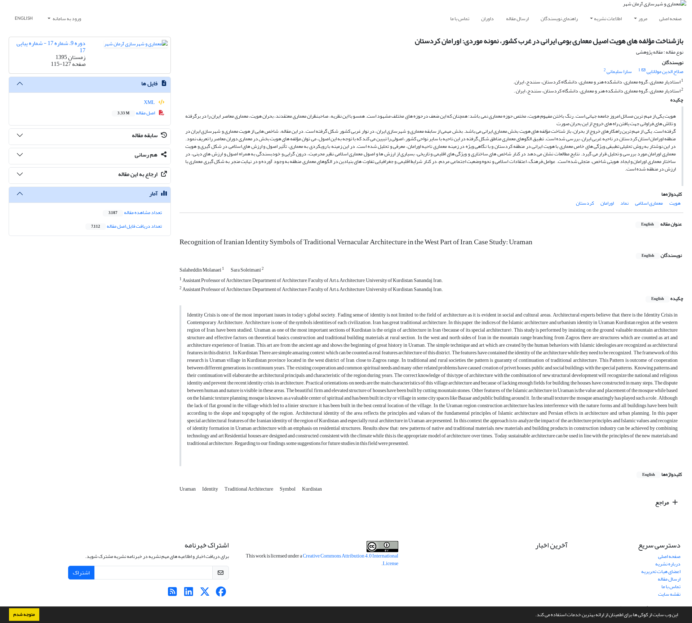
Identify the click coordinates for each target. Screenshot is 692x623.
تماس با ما (459, 18)
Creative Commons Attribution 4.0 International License (350, 559)
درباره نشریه (667, 564)
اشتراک (81, 572)
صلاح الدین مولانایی (665, 71)
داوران (487, 18)
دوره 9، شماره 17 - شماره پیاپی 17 (51, 46)
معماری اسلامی (649, 203)
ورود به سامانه (66, 18)
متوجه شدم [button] (24, 614)
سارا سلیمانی (619, 71)
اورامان (607, 203)
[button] (533, 615)
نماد (624, 203)
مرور (642, 18)
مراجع (662, 502)
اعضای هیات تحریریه (660, 571)
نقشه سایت (669, 594)
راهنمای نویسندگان (559, 18)
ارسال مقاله (517, 18)
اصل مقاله (136, 113)
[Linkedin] (188, 594)
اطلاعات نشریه (608, 18)
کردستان (585, 203)
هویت (674, 203)
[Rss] (172, 594)
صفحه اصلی (670, 18)
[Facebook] (221, 594)
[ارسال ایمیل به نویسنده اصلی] (643, 70)
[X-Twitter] (205, 594)
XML (150, 102)
